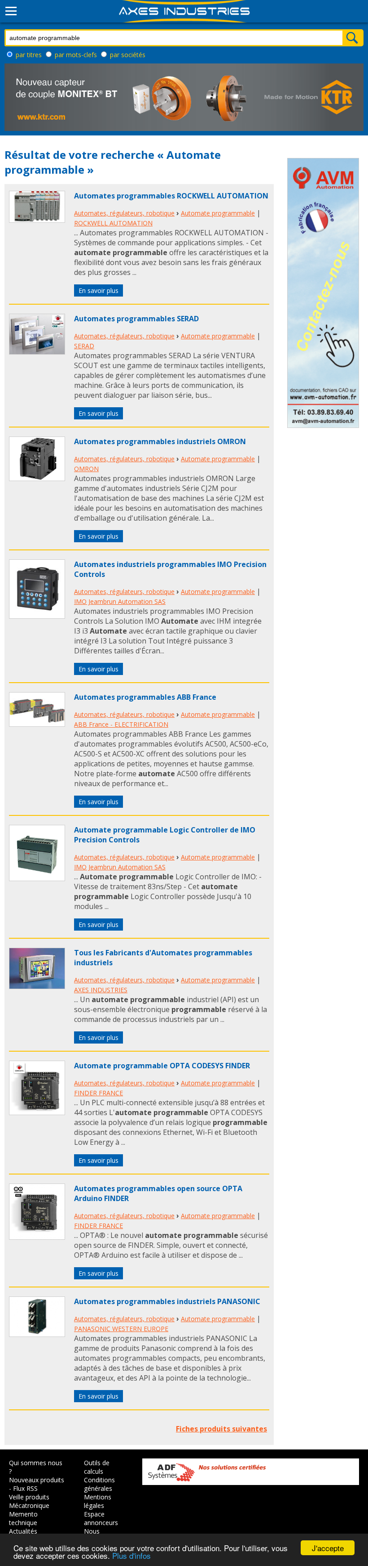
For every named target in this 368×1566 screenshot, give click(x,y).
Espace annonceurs (101, 1518)
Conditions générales (99, 1484)
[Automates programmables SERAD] (37, 352)
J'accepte (328, 1547)
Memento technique (23, 1518)
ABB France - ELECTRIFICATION (121, 724)
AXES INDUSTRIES (100, 990)
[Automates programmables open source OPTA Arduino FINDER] (37, 1237)
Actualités (23, 1531)
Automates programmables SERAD (136, 319)
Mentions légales (97, 1501)
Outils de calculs (97, 1467)
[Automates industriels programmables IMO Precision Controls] (37, 616)
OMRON (86, 468)
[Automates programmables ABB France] (37, 724)
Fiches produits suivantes (221, 1429)
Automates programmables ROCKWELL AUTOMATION (171, 196)
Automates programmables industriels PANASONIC (167, 1301)
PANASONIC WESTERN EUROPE (121, 1328)
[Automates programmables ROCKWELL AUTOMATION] (37, 220)
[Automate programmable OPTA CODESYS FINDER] (37, 1112)
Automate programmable (218, 213)
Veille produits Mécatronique (29, 1501)
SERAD (84, 346)
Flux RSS (25, 1488)
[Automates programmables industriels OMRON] (37, 478)
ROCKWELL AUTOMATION (113, 223)
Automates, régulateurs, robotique (124, 213)
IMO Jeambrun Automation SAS (120, 601)
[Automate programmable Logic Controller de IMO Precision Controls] (37, 878)
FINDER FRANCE (98, 1093)
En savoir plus (98, 290)
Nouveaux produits (36, 1480)
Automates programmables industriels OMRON (160, 441)
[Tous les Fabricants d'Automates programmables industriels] (37, 986)
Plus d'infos (131, 1555)
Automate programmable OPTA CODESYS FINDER (162, 1066)
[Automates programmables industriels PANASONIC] (37, 1334)
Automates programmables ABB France (145, 697)
